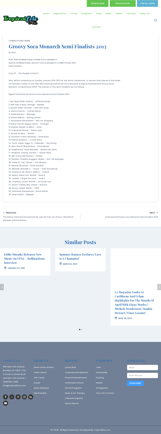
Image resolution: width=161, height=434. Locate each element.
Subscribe (135, 383)
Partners (131, 13)
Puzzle (37, 382)
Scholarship (101, 372)
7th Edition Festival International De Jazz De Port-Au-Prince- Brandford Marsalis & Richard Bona (38, 216)
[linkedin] (30, 396)
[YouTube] (5, 403)
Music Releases (41, 388)
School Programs (73, 388)
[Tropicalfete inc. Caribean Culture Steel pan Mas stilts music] (20, 20)
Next (159, 287)
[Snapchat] (11, 396)
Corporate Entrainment (76, 372)
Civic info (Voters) (105, 393)
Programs (87, 13)
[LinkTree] (18, 396)
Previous (2, 287)
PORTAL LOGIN (147, 3)
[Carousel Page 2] (81, 330)
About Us (145, 13)
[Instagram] (24, 396)
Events (119, 13)
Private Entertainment (76, 377)
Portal (74, 13)
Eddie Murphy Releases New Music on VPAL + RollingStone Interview (24, 258)
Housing (100, 377)
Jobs (98, 367)
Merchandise (40, 393)
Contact (96, 27)
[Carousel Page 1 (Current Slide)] (79, 330)
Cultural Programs (74, 398)
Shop (98, 13)
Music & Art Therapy (75, 393)
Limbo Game (40, 372)
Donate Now (97, 3)
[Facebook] (5, 396)
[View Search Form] (155, 20)
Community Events (74, 382)
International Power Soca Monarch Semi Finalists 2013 (131, 214)
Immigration (102, 388)
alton (13, 52)
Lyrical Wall (70, 367)
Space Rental (71, 403)
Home (46, 13)
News (108, 13)
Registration (123, 3)
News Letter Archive (44, 367)
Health (99, 382)
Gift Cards (39, 377)
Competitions (16, 41)
